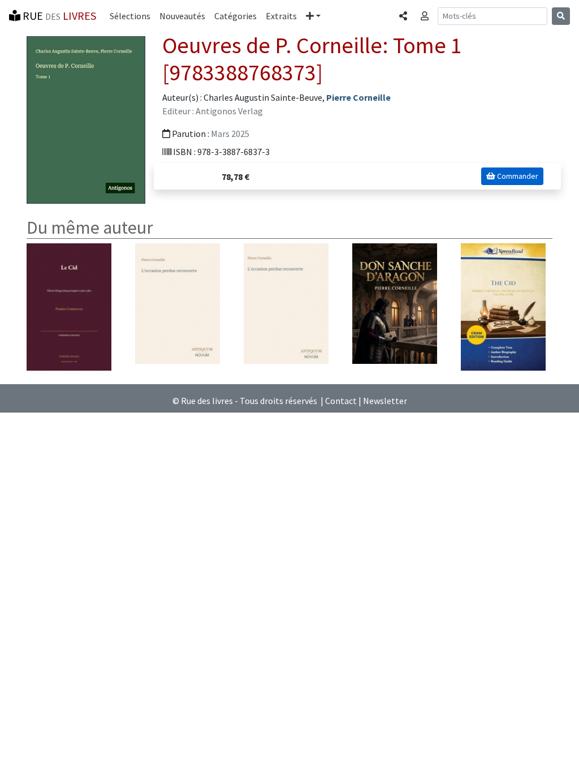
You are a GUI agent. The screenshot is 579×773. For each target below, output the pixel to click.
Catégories (235, 16)
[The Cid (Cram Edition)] (503, 306)
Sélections (130, 16)
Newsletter (385, 400)
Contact (341, 400)
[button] (313, 16)
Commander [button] (516, 176)
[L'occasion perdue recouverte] (177, 302)
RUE (58, 15)
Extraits (281, 16)
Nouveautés (182, 16)
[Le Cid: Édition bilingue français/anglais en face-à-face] (69, 306)
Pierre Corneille (358, 97)
